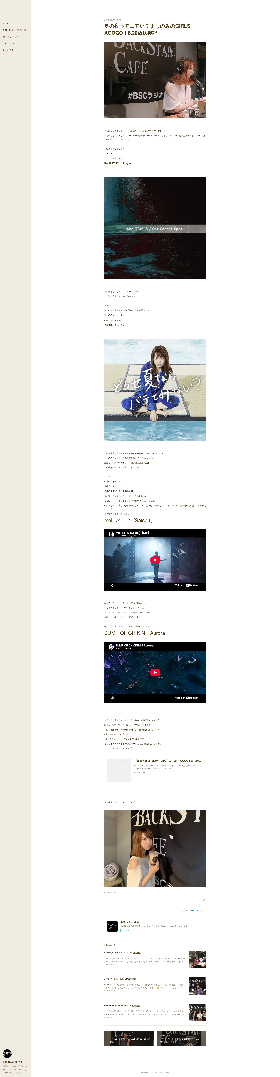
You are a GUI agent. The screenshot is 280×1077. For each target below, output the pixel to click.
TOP (5, 23)
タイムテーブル (11, 37)
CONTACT (9, 50)
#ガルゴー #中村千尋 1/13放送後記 (120, 979)
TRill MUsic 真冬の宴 (15, 30)
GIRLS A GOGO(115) (111, 892)
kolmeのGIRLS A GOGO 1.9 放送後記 (122, 1005)
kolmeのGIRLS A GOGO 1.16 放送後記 (122, 952)
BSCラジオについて (13, 43)
